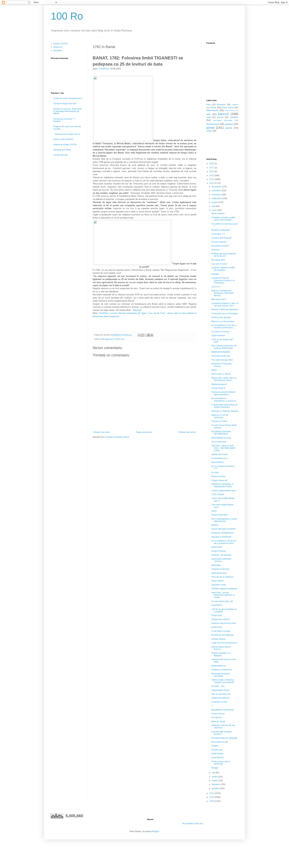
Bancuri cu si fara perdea (222, 321)
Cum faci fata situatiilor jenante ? (221, 733)
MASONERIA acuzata (221, 438)
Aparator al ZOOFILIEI (221, 537)
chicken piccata (60, 155)
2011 (212, 793)
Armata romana (218, 639)
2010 (212, 797)
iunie (214, 210)
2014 (212, 175)
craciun (220, 117)
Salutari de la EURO (220, 619)
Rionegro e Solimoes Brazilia (224, 411)
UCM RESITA (217, 757)
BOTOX (214, 525)
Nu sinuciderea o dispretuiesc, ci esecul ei (223, 399)
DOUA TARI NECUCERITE (223, 529)
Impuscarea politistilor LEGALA (221, 560)
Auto (208, 104)
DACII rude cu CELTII (221, 374)
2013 (212, 179)
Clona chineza (218, 713)
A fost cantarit (217, 581)
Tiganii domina (218, 335)
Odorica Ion (119, 339)
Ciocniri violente (218, 242)
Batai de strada (218, 721)
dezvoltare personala (222, 120)
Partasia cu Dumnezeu (221, 669)
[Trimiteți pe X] (145, 335)
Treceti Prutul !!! (218, 388)
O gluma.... (216, 249)
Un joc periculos (218, 442)
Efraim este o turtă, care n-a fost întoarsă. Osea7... (223, 379)
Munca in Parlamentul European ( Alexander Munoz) (222, 293)
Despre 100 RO (60, 43)
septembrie (217, 198)
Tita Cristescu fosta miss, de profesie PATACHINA (224, 347)
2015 (212, 171)
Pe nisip (215, 472)
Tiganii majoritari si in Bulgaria (221, 654)
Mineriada (216, 565)
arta (208, 114)
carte (208, 117)
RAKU (214, 370)
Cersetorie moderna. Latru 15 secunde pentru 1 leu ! (224, 304)
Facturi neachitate (219, 515)
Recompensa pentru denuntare (220, 674)
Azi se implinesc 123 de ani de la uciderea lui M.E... (223, 542)
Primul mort (216, 615)
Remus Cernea (218, 476)
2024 (212, 163)
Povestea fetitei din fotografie (224, 738)
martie (215, 780)
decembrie (217, 187)
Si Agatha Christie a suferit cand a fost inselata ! (223, 218)
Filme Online (228, 107)
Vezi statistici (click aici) (192, 823)
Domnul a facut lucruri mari (223, 623)
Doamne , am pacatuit (221, 555)
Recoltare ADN (218, 260)
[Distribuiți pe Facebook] (148, 335)
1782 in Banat (217, 494)
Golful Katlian (217, 753)
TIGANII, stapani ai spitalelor (224, 588)
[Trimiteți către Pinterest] (152, 335)
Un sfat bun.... (217, 717)
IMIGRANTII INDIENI (220, 352)
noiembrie (216, 190)
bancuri (223, 114)
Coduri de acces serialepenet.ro (67, 98)
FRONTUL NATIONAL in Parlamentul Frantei (222, 485)
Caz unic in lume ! (219, 264)
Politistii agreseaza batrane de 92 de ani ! (223, 254)
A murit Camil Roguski (221, 238)
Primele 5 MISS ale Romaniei (224, 309)
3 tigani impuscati (219, 480)
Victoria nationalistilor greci (223, 490)
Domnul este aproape (221, 317)
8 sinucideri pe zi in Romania (224, 313)
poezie (228, 127)
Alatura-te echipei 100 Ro (65, 144)
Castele (214, 746)
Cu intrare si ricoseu (220, 331)
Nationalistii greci (219, 573)
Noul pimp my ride (219, 742)
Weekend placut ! (219, 384)
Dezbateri (57, 50)
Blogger (155, 831)
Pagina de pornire (144, 432)
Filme (213, 107)
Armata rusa (216, 750)
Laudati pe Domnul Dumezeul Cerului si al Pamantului (223, 280)
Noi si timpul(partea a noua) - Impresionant (224, 520)
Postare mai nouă (101, 432)
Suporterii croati (218, 585)
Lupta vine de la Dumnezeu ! (224, 643)
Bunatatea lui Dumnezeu (222, 710)
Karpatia (215, 274)
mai (214, 773)
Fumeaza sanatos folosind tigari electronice (223, 393)
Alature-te (57, 47)
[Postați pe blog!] (142, 335)
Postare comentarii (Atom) (117, 437)
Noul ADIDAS (217, 462)
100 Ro (67, 16)
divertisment (212, 124)
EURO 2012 (216, 547)
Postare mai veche (187, 432)
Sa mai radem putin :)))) (222, 601)
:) (212, 706)
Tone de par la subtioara (222, 577)
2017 (212, 167)
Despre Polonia (218, 551)
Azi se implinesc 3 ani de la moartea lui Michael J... (223, 326)
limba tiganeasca (107, 339)
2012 (212, 183)
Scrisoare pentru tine (220, 356)
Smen (214, 511)
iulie (214, 206)
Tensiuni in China (219, 421)
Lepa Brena (216, 605)
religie (209, 131)
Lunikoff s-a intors (219, 702)
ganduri (229, 124)
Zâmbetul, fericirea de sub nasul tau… (223, 726)
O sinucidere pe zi (219, 458)
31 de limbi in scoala (220, 631)
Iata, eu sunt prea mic (221, 694)
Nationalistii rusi (218, 666)
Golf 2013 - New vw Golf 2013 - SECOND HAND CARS (223, 448)
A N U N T (215, 287)
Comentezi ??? (218, 234)
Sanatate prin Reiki (62, 150)
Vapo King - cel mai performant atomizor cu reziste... (223, 595)
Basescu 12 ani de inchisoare (219, 416)
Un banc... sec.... (218, 686)
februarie (216, 784)
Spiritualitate (229, 110)
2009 (212, 801)
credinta (234, 117)
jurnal (210, 127)
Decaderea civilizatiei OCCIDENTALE (221, 432)
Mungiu (214, 768)
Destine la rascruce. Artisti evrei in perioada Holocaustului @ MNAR (67, 111)
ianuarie (216, 788)
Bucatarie (221, 104)
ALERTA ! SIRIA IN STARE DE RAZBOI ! (223, 269)
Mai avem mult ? (218, 299)
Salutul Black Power (220, 690)
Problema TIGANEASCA (222, 533)
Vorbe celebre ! (218, 213)
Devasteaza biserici (220, 246)
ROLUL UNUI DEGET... (63, 139)
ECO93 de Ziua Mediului (222, 635)
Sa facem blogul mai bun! (64, 103)
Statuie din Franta (219, 454)
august (215, 202)
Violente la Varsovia (220, 569)
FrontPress (104, 68)
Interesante (212, 110)
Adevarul (136, 310)
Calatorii (235, 105)
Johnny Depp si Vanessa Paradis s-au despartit (222, 681)
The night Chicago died (222, 360)
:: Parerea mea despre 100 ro (66, 134)
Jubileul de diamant (220, 698)
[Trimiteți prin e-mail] (139, 335)
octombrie (216, 194)
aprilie (215, 777)
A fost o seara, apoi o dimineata (220, 762)
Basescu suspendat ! (220, 230)
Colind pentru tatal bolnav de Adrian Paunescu (224, 406)
